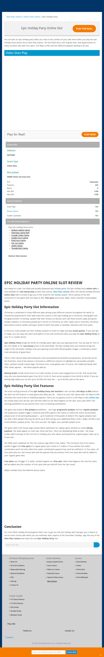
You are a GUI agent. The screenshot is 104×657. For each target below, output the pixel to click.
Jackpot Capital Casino (20, 230)
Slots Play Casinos (13, 17)
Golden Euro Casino (19, 238)
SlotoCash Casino (53, 573)
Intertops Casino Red (20, 233)
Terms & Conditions (18, 565)
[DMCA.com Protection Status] (38, 625)
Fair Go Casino (17, 243)
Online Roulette (81, 573)
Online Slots (80, 569)
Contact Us (14, 585)
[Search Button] (97, 544)
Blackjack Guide (16, 615)
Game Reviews (81, 562)
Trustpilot (9, 637)
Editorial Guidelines (17, 573)
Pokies (78, 565)
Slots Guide (15, 607)
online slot (94, 398)
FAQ (12, 577)
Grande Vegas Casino (20, 235)
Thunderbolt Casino (19, 248)
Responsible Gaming (18, 569)
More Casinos (52, 581)
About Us (14, 562)
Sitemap (13, 581)
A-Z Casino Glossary (18, 599)
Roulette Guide (16, 611)
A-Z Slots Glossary (17, 603)
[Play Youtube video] (52, 495)
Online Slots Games (31, 17)
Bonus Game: (13, 211)
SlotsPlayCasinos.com (46, 643)
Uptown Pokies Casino (55, 577)
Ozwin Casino (17, 246)
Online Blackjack (82, 577)
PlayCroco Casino (18, 240)
